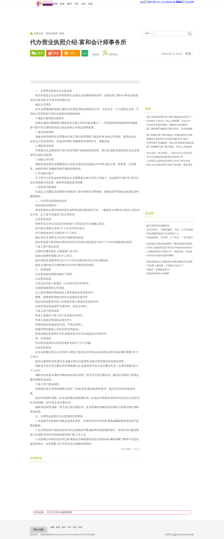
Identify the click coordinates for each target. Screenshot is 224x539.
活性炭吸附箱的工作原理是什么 (162, 233)
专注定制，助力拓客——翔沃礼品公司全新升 (169, 153)
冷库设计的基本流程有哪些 (160, 255)
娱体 (62, 3)
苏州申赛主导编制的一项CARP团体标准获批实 (170, 142)
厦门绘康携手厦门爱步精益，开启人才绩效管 (169, 146)
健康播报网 (66, 512)
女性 (83, 3)
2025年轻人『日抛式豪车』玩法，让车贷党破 (169, 229)
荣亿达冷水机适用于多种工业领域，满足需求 (169, 164)
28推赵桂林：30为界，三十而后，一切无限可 (169, 237)
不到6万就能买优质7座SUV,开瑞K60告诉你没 (169, 247)
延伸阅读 (36, 458)
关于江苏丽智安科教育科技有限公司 (164, 157)
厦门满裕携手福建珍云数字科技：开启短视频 (169, 128)
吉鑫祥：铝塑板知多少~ (158, 269)
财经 (69, 3)
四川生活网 (53, 512)
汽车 (76, 3)
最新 (148, 108)
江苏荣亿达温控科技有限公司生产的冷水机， (169, 160)
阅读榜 (149, 213)
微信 (40, 53)
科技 (90, 3)
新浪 (56, 53)
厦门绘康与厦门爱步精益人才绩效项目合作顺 (169, 135)
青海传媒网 (51, 33)
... (84, 53)
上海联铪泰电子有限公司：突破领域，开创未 (169, 251)
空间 (72, 53)
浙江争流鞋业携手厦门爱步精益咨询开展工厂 (169, 117)
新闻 (55, 3)
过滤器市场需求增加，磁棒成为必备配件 (167, 124)
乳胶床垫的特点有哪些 (157, 273)
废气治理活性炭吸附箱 (157, 225)
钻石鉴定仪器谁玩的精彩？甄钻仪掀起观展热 (169, 243)
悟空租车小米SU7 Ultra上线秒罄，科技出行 (168, 121)
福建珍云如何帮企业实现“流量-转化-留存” (167, 139)
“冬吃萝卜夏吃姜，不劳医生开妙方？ (165, 265)
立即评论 (113, 54)
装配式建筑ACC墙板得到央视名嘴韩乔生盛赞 (169, 261)
